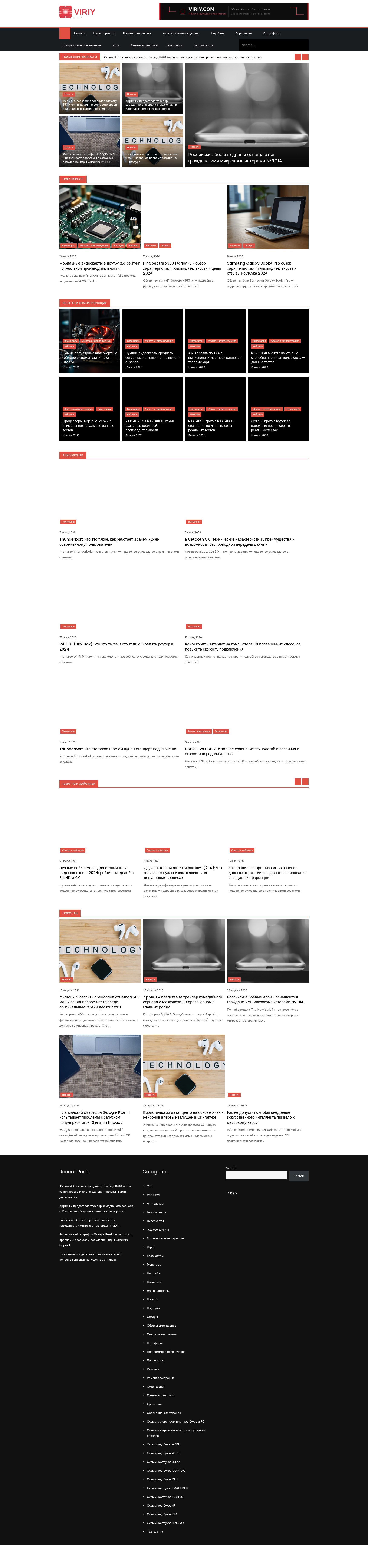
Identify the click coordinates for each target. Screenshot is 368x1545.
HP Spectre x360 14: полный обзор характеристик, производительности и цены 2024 (182, 268)
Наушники (154, 1282)
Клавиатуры (155, 1256)
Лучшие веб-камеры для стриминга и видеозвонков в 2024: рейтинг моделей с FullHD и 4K (96, 872)
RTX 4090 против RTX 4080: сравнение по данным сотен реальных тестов (211, 426)
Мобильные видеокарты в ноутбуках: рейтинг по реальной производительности (99, 266)
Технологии (174, 45)
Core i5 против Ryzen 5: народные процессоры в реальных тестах (270, 426)
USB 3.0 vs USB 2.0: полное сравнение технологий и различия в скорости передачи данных (242, 751)
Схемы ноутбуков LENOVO (165, 1523)
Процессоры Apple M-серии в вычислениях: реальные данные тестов (88, 426)
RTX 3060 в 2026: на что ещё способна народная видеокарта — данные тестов (278, 358)
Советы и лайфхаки (145, 45)
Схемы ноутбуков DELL (162, 1479)
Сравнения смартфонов (164, 1413)
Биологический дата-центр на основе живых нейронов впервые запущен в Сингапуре (151, 158)
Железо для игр (158, 1229)
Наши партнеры (104, 33)
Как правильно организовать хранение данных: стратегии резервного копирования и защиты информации (268, 872)
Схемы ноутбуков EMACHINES (167, 1488)
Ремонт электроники (137, 33)
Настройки (154, 1273)
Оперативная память (162, 1334)
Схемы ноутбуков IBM (162, 1514)
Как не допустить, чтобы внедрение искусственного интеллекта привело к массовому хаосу (261, 1117)
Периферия (243, 33)
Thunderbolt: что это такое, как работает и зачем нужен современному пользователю (109, 542)
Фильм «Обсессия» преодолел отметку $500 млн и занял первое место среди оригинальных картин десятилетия (183, 57)
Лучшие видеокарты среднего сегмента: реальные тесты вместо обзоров (152, 358)
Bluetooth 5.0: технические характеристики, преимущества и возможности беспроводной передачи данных (240, 542)
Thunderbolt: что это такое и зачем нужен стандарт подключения (118, 749)
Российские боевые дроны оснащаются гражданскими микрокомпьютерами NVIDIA (235, 157)
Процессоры (104, 409)
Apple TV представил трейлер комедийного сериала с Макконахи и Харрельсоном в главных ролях (151, 105)
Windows (153, 1195)
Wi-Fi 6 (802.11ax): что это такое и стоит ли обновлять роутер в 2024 (116, 646)
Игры (115, 45)
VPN (149, 1186)
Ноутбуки (217, 33)
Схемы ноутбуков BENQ (163, 1462)
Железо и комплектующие (181, 33)
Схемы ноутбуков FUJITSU (165, 1497)
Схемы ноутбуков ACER (163, 1444)
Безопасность (203, 45)
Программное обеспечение (81, 45)
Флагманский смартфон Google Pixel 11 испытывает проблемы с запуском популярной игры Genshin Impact (89, 158)
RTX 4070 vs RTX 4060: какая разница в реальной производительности (149, 426)
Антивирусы (155, 1203)
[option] (205, 57)
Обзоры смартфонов (161, 1325)
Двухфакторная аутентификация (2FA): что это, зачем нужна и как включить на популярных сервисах (183, 872)
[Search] (304, 45)
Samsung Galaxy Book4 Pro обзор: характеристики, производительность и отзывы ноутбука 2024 (261, 268)
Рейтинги (133, 245)
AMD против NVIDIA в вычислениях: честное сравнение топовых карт (215, 358)
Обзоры (165, 245)
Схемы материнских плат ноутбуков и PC (176, 1421)
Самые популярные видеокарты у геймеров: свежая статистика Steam (90, 358)
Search (231, 1168)
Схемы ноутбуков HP (161, 1505)
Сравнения (154, 1404)
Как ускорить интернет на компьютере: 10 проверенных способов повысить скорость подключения (243, 646)
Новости (80, 33)
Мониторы (154, 1264)
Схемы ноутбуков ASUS (163, 1453)
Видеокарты (68, 245)
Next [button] (305, 57)
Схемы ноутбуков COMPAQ (166, 1470)
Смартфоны (271, 33)
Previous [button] (298, 57)
